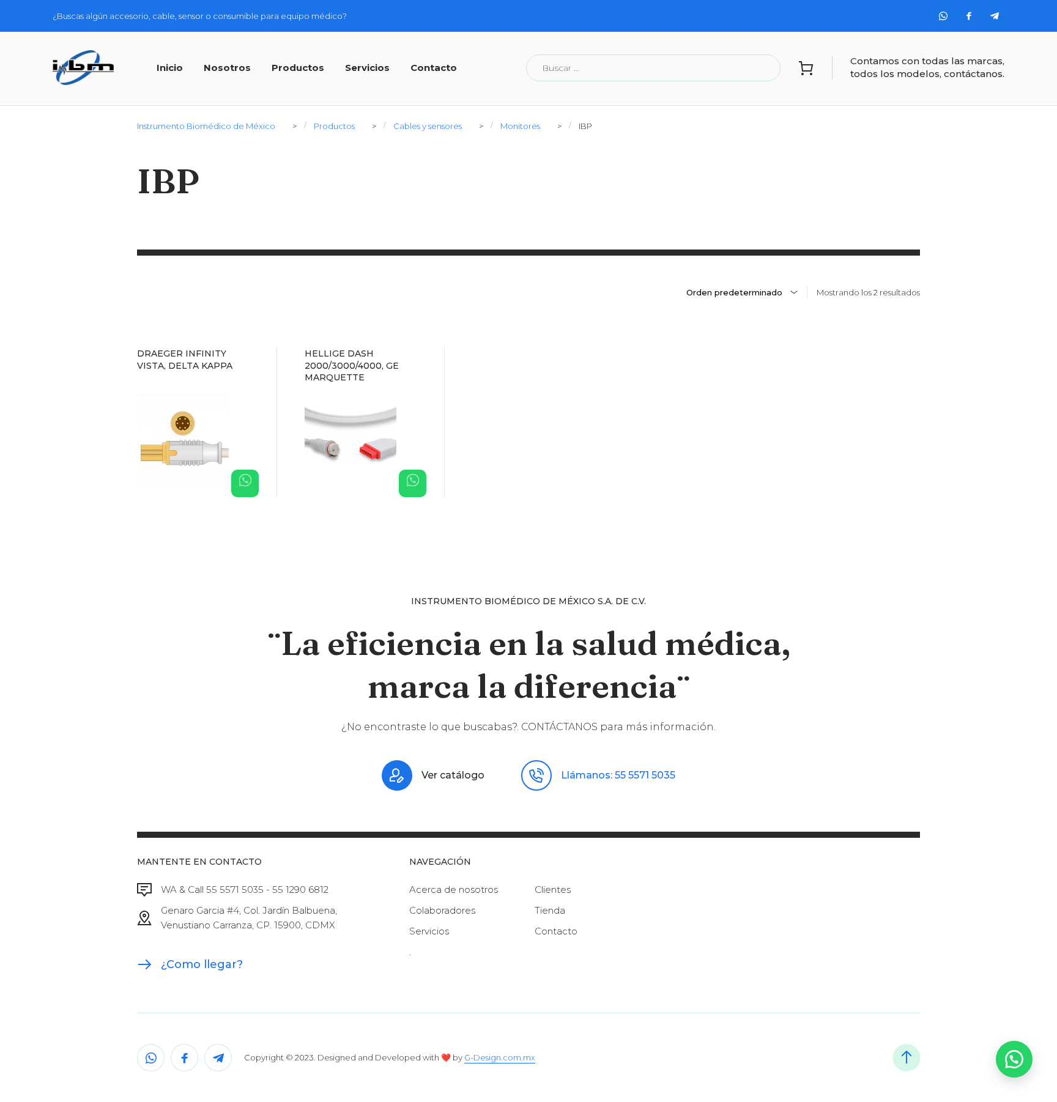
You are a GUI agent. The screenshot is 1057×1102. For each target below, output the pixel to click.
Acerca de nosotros (453, 889)
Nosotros (227, 67)
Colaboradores (442, 910)
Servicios (367, 67)
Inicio (170, 67)
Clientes (553, 889)
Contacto (433, 67)
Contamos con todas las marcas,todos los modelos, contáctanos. (927, 67)
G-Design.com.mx (499, 1057)
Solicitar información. (245, 483)
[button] (1014, 1059)
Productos (298, 67)
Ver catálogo (452, 775)
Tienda (550, 910)
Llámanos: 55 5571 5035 (618, 775)
